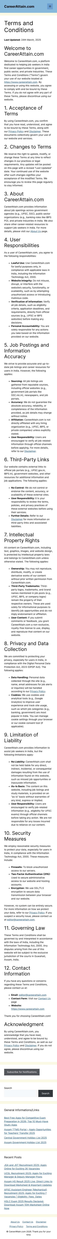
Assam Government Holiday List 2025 (25, 1142)
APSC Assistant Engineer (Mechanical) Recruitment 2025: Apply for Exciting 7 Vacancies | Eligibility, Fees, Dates (25, 1193)
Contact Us (44, 998)
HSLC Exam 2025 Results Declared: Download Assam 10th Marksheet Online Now (26, 1205)
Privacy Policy (16, 131)
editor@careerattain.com (21, 919)
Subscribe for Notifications (22, 1072)
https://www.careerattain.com (20, 82)
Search (8, 1088)
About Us (35, 231)
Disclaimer (35, 131)
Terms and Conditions (37, 1226)
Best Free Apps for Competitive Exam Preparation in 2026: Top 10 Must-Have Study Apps (26, 1121)
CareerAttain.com (19, 6)
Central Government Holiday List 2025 (25, 1137)
